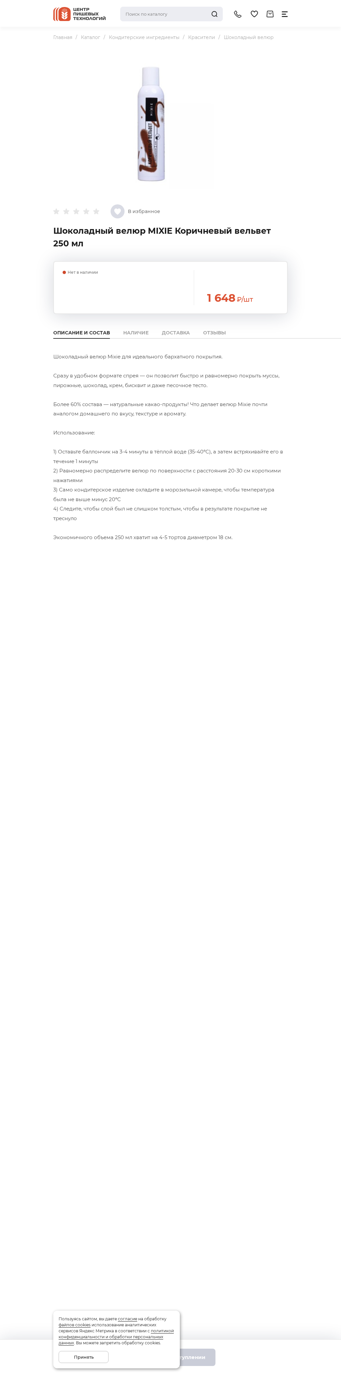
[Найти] (214, 14)
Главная (62, 37)
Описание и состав (81, 333)
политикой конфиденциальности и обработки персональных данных (116, 1336)
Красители (201, 37)
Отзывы (214, 333)
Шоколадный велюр (249, 37)
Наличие (136, 333)
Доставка (176, 333)
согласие (127, 1318)
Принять (84, 1357)
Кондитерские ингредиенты (144, 37)
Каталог (90, 37)
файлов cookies (75, 1324)
